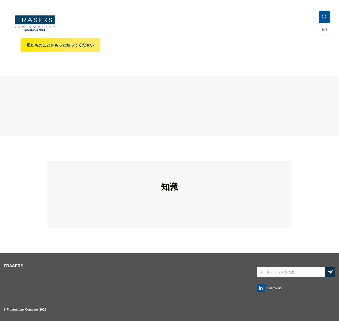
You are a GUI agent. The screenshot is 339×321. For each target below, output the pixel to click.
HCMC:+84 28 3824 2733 (271, 5)
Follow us (274, 288)
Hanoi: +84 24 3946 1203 (313, 5)
